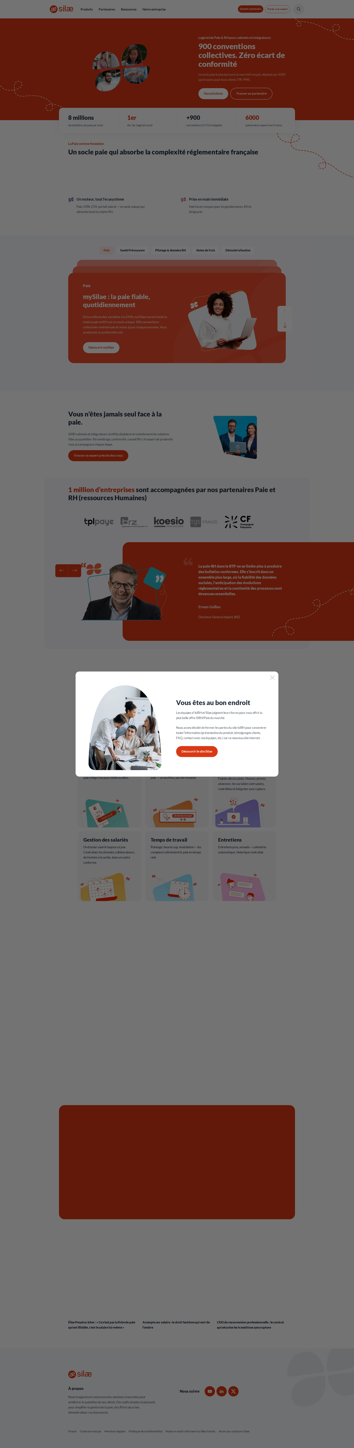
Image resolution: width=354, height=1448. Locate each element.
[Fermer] (272, 678)
